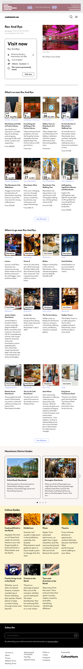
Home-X (27, 261)
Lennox (7, 261)
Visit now (28, 74)
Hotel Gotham (66, 261)
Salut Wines (47, 391)
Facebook (22, 64)
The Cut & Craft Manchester (30, 392)
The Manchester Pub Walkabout (12, 186)
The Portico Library (50, 315)
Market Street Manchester (10, 392)
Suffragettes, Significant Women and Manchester (68, 187)
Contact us (9, 653)
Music (45, 528)
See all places (42, 440)
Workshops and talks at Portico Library (13, 125)
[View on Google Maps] (33, 55)
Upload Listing (29, 660)
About (7, 655)
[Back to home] (12, 17)
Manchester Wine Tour (30, 186)
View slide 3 (42, 502)
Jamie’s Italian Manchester (10, 316)
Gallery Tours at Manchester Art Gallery (49, 126)
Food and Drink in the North (12, 529)
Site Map (27, 657)
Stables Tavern (67, 315)
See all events (41, 219)
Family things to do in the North (13, 579)
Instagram (46, 657)
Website (15, 64)
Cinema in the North (30, 579)
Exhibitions (29, 528)
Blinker (45, 261)
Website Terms (10, 661)
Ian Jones (8, 31)
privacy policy (53, 641)
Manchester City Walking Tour (49, 186)
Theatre (65, 528)
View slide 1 (37, 502)
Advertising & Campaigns (29, 653)
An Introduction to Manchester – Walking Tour (68, 126)
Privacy (8, 658)
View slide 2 (40, 502)
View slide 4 (45, 502)
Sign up (75, 636)
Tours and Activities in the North (49, 581)
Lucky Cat (27, 315)
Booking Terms (10, 663)
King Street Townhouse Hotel (68, 392)
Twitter (45, 655)
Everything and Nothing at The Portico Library (29, 126)
